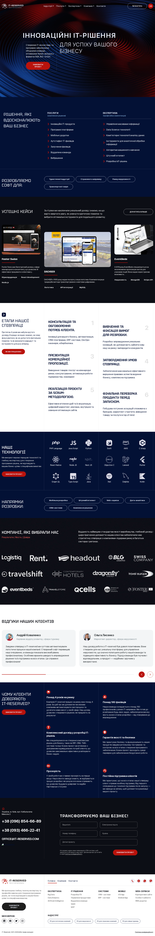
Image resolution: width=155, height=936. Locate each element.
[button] (142, 675)
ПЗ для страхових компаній (107, 921)
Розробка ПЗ (76, 895)
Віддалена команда (79, 901)
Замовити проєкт (13, 474)
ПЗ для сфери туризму (130, 921)
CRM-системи (55, 508)
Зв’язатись (137, 6)
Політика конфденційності (144, 932)
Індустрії (48, 6)
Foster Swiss (10, 259)
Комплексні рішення (83, 508)
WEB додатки (141, 901)
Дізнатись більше (138, 212)
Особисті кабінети (143, 898)
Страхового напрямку (91, 179)
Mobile (122, 891)
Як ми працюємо (13, 352)
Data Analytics (53, 898)
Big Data (51, 895)
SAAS (73, 904)
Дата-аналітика (137, 500)
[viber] (150, 881)
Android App (123, 898)
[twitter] (16, 921)
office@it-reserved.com (20, 839)
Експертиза (74, 6)
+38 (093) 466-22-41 (21, 830)
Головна (51, 881)
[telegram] (138, 881)
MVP (73, 907)
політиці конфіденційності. (73, 854)
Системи (103, 891)
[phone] (132, 881)
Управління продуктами (81, 898)
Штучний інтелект (87, 500)
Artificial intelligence (56, 901)
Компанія (88, 6)
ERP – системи (104, 898)
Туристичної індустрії (59, 179)
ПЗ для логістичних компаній (60, 921)
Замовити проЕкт (13, 712)
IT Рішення (77, 891)
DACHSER (49, 271)
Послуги (60, 6)
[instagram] (22, 921)
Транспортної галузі (58, 187)
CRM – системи (104, 895)
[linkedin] (4, 921)
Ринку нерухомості (121, 179)
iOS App (121, 895)
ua (150, 6)
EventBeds (120, 259)
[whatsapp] (144, 881)
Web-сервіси (113, 500)
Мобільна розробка (58, 500)
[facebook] (10, 921)
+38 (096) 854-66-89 (21, 821)
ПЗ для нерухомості (84, 921)
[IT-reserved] (13, 6)
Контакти (101, 6)
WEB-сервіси (142, 891)
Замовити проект (38, 66)
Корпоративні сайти (143, 895)
